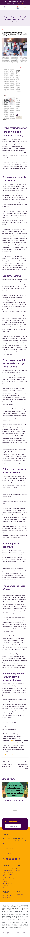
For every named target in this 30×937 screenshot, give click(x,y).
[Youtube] (13, 859)
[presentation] (15, 789)
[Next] (25, 796)
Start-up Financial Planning (7, 875)
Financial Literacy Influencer (7, 884)
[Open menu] (25, 7)
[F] (7, 934)
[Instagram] (3, 859)
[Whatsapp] (19, 859)
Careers (5, 887)
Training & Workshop (8, 896)
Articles (15, 14)
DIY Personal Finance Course (8, 880)
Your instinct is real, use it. (13, 800)
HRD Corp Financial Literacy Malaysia (8, 869)
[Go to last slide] (4, 796)
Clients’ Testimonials (21, 871)
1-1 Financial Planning (8, 878)
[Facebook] (10, 859)
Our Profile (18, 869)
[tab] (13, 810)
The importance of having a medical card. (23, 764)
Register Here (19, 894)
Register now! (20, 3)
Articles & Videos (7, 898)
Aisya (11, 740)
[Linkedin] (6, 859)
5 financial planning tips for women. (7, 763)
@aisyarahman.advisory (9, 754)
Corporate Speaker (8, 872)
